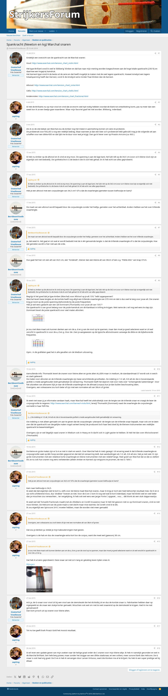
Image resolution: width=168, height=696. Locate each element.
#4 (159, 152)
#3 (159, 124)
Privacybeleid (134, 689)
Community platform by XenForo (84, 694)
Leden (52, 31)
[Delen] (155, 53)
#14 (158, 513)
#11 (158, 396)
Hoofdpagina (152, 689)
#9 (159, 280)
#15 (158, 541)
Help (143, 689)
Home (11, 31)
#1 (159, 53)
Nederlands (13, 689)
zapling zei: (32, 180)
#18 (158, 648)
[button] (45, 31)
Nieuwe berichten (13, 35)
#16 (158, 598)
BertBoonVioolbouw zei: (37, 233)
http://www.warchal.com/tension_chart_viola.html (57, 85)
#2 (159, 102)
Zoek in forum (27, 35)
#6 (159, 202)
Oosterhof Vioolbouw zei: (38, 477)
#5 (159, 175)
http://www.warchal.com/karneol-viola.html (70, 403)
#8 (159, 255)
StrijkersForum (44, 14)
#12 (158, 447)
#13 (158, 472)
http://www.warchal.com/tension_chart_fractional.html (63, 96)
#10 (158, 369)
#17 (158, 626)
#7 (159, 227)
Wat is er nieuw (36, 31)
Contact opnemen (100, 689)
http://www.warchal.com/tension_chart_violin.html (55, 63)
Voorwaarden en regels (118, 689)
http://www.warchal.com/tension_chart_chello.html (55, 90)
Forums (21, 31)
